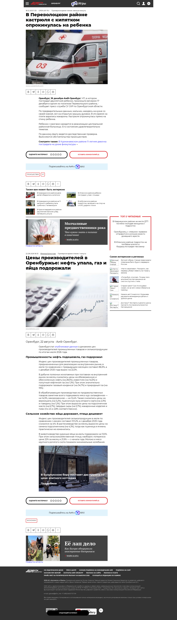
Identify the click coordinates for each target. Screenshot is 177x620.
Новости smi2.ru (34, 246)
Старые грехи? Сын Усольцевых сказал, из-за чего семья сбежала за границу (135, 288)
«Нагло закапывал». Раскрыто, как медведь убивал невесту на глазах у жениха (135, 271)
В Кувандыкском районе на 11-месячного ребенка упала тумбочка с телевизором (49, 203)
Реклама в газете (111, 573)
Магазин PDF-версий (52, 573)
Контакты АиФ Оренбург (73, 573)
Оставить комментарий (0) (88, 154)
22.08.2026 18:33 (32, 254)
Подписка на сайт (123, 570)
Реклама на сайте (93, 573)
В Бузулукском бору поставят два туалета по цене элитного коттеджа (72, 476)
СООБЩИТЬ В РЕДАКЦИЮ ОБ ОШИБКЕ (106, 575)
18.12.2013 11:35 (31, 11)
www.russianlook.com (34, 86)
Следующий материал (68, 613)
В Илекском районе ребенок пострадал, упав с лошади (89, 194)
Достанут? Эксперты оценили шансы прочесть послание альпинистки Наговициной (136, 305)
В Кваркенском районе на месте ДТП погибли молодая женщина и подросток (130, 223)
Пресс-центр (71, 570)
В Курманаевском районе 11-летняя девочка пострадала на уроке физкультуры (72, 143)
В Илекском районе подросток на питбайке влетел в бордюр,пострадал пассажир (130, 244)
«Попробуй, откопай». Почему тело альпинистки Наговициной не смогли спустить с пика (135, 279)
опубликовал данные (66, 346)
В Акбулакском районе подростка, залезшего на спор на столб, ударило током (91, 203)
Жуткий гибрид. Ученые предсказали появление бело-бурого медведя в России (136, 262)
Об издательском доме (53, 570)
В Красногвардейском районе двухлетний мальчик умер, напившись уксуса (49, 212)
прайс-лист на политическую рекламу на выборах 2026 (66, 575)
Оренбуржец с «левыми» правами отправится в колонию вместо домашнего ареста (130, 234)
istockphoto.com (32, 329)
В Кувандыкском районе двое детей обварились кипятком (49, 194)
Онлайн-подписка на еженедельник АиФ (96, 570)
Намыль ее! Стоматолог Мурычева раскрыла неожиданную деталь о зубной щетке (135, 296)
